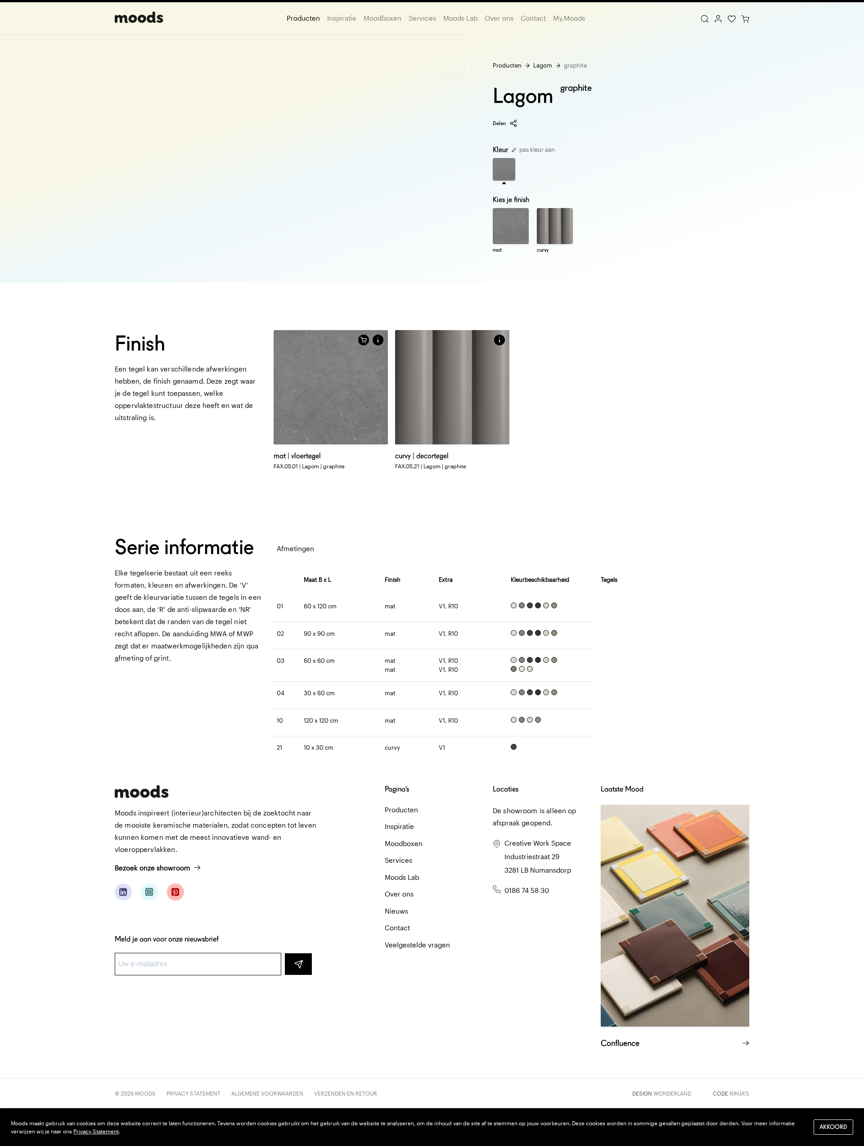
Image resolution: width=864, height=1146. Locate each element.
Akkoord (833, 1126)
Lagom (542, 65)
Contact (533, 18)
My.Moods (569, 18)
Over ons (499, 18)
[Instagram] (149, 892)
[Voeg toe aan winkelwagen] (363, 340)
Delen (499, 123)
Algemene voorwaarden (267, 1093)
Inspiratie (341, 18)
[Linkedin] (123, 892)
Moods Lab (460, 18)
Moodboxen (382, 18)
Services (422, 18)
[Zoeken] (705, 18)
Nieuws (396, 911)
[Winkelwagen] (745, 18)
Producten (303, 18)
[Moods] (139, 18)
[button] (378, 340)
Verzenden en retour (345, 1093)
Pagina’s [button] (397, 789)
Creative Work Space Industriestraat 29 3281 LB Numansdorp (537, 856)
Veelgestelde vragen (417, 945)
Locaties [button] (505, 789)
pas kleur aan (536, 149)
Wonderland (672, 1093)
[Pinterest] (175, 892)
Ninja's (739, 1093)
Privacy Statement (193, 1093)
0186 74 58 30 (526, 890)
